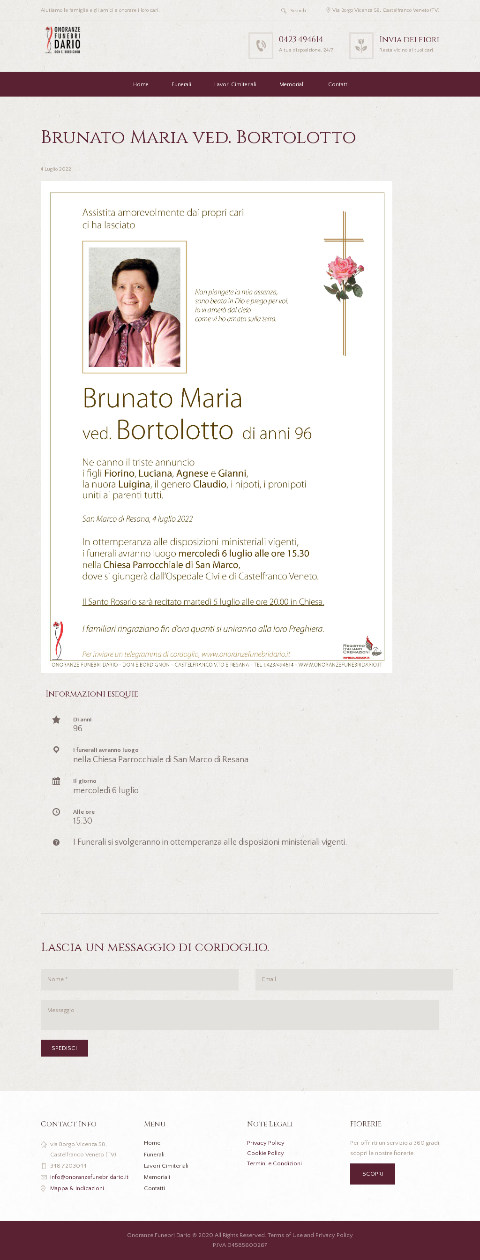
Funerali (181, 85)
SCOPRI (372, 1173)
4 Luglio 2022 (56, 169)
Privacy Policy (266, 1143)
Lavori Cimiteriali (235, 85)
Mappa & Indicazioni (77, 1188)
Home (141, 85)
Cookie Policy (265, 1153)
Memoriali (292, 85)
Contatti (338, 85)
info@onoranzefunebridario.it (89, 1177)
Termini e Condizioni (274, 1163)
